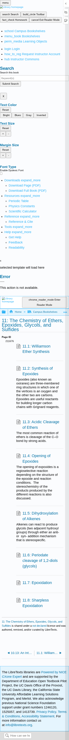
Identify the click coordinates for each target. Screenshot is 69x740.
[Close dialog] (2, 281)
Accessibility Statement (38, 716)
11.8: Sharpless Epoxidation (35, 603)
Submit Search (10, 83)
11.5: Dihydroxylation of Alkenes (40, 516)
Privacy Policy (46, 712)
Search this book (9, 72)
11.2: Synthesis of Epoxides (37, 371)
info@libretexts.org (18, 725)
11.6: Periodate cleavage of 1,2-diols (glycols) (40, 560)
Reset (5, 109)
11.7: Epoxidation (37, 582)
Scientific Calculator (23, 211)
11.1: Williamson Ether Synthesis (36, 349)
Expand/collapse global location (65, 311)
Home (18, 311)
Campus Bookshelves (45, 311)
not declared (39, 625)
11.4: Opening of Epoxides (36, 459)
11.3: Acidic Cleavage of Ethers (40, 425)
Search (7, 736)
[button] (16, 242)
